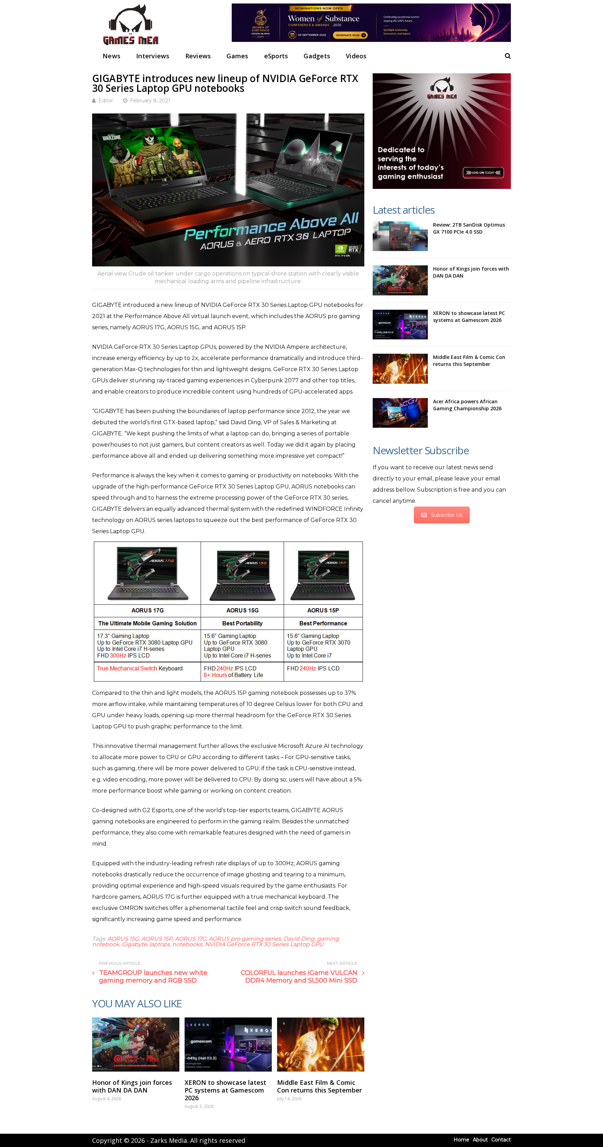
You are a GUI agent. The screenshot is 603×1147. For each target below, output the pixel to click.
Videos (356, 56)
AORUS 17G (190, 938)
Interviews (153, 56)
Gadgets (317, 56)
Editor (105, 100)
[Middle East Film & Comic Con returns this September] (320, 1044)
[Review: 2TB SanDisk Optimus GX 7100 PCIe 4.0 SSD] (400, 236)
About (480, 1139)
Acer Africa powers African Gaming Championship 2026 (467, 405)
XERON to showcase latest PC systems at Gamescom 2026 (225, 1090)
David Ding (298, 938)
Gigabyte (134, 944)
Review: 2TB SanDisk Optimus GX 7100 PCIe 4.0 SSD (469, 228)
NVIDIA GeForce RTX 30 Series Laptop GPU (264, 944)
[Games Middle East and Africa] (130, 45)
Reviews (198, 56)
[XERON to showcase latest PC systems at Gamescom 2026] (228, 1044)
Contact (501, 1139)
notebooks (187, 944)
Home (461, 1139)
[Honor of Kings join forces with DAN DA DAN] (135, 1044)
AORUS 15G (123, 938)
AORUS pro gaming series (245, 938)
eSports (276, 56)
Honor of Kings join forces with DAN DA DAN (132, 1086)
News (111, 56)
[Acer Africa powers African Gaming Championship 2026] (400, 413)
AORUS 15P (156, 938)
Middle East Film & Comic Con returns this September (319, 1086)
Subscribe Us (446, 515)
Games (237, 56)
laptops (159, 944)
